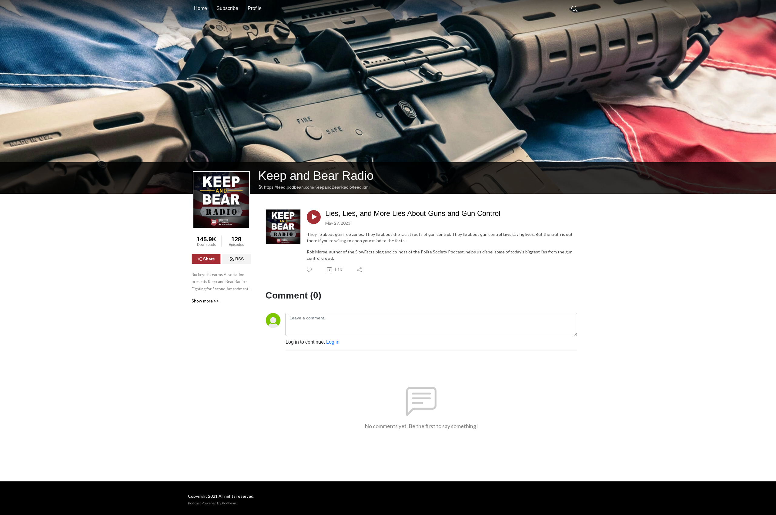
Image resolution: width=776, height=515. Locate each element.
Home (200, 8)
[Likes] (309, 270)
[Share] (359, 270)
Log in (333, 342)
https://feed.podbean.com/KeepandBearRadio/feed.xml (317, 187)
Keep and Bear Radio (315, 175)
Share (209, 258)
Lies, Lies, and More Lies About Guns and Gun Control (412, 213)
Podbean (229, 503)
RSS (239, 258)
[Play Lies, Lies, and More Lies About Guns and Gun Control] (314, 217)
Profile (255, 8)
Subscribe (227, 8)
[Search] (574, 8)
